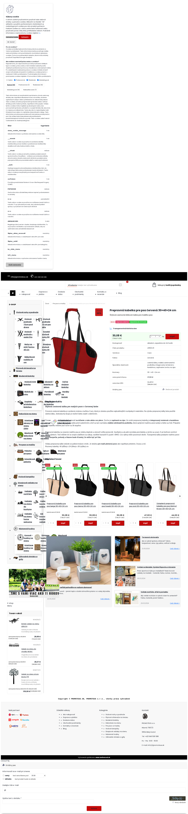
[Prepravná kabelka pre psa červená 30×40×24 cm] (74, 341)
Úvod (47, 304)
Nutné (10, 80)
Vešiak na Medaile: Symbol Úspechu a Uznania (156, 567)
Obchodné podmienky (79, 293)
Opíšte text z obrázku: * (11, 798)
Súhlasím (25, 37)
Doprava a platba (43, 293)
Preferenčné (20, 80)
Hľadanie (72, 285)
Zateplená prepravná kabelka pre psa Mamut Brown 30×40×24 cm (167, 506)
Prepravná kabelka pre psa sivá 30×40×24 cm (139, 504)
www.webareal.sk (103, 757)
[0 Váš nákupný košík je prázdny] (166, 285)
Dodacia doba (61, 293)
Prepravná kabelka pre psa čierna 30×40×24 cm (85, 504)
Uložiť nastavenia (14, 265)
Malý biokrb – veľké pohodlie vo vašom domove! (69, 587)
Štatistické (32, 80)
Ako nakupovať (26, 293)
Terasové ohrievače (150, 537)
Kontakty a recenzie (101, 293)
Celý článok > (105, 599)
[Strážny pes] (163, 389)
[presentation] (46, 496)
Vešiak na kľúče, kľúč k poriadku (154, 592)
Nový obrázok (180, 802)
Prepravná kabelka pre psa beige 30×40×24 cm (57, 504)
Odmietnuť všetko (12, 37)
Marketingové (44, 80)
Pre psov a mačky (59, 304)
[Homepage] (12, 293)
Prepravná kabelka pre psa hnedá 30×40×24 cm (113, 504)
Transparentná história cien (125, 328)
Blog (120, 293)
